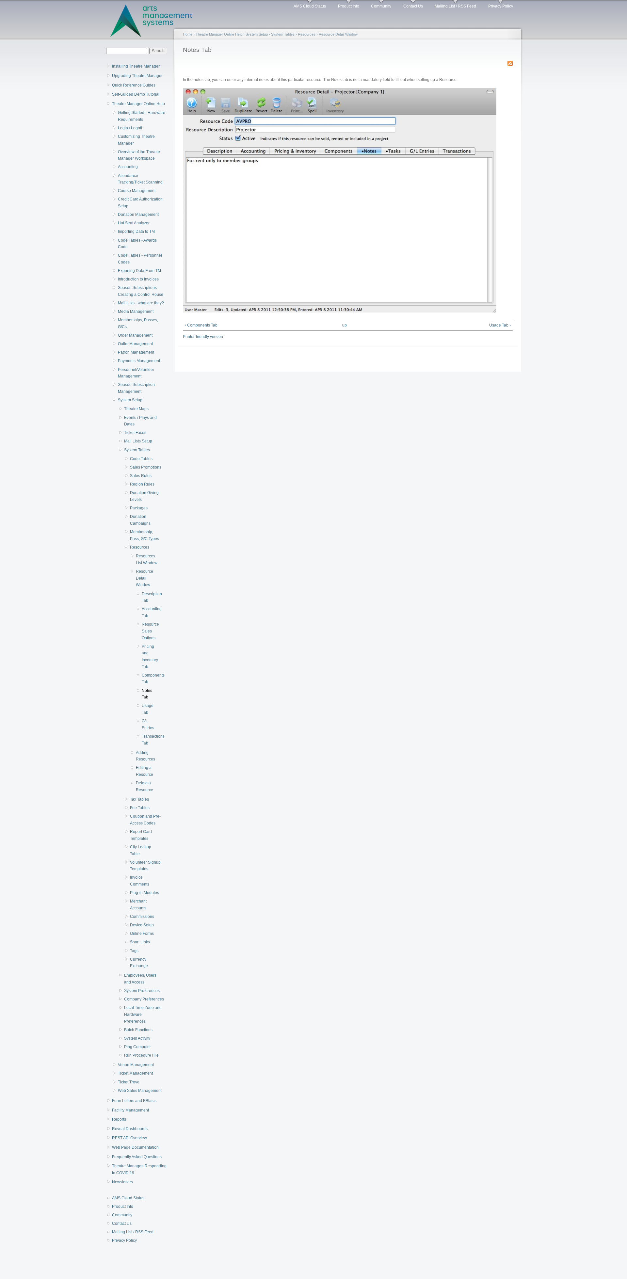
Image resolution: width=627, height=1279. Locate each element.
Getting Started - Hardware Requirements (141, 116)
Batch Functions (138, 1030)
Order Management (135, 335)
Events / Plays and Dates (140, 421)
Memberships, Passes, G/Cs (138, 323)
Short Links (140, 942)
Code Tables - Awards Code (137, 243)
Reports (119, 1119)
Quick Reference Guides (133, 85)
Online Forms (142, 933)
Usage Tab (147, 709)
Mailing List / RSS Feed (455, 6)
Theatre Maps (136, 409)
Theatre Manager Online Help (138, 104)
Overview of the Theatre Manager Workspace (139, 155)
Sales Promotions (145, 467)
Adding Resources (145, 756)
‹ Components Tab (201, 325)
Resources (139, 547)
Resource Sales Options (150, 631)
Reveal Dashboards (130, 1129)
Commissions (142, 916)
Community (381, 6)
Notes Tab (147, 694)
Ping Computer (137, 1047)
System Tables (137, 450)
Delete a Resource (144, 786)
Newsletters (122, 1182)
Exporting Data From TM (139, 270)
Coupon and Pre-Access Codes (145, 819)
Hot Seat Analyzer (134, 223)
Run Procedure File (141, 1055)
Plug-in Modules (144, 892)
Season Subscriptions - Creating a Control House (140, 291)
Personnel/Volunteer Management (136, 373)
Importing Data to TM (136, 231)
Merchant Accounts (138, 904)
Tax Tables (139, 799)
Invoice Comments (139, 881)
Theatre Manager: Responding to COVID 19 (139, 1169)
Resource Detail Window (144, 578)
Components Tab (150, 678)
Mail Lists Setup (138, 441)
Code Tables (141, 458)
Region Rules (142, 484)
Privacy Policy (500, 6)
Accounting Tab (150, 612)
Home (187, 34)
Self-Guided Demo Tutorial (135, 94)
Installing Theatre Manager (136, 66)
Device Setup (142, 925)
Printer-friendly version (203, 336)
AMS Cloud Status (310, 6)
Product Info (348, 6)
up (344, 325)
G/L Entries (148, 724)
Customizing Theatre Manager (136, 140)
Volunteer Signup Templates (145, 865)
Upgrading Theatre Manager (137, 75)
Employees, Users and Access (140, 978)
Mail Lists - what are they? (141, 303)
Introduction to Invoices (138, 279)
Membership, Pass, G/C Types (144, 535)
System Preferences (142, 990)
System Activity (137, 1038)
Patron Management (136, 352)
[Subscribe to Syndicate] (510, 62)
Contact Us (413, 6)
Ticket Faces (135, 432)
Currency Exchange (139, 962)
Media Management (135, 311)
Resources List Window (146, 559)
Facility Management (130, 1110)
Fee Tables (140, 808)
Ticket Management (135, 1073)
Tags (134, 951)
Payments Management (139, 361)
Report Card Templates (141, 835)
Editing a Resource (144, 771)
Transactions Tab (150, 739)
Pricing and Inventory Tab (150, 656)
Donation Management (138, 214)
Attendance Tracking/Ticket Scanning (140, 179)
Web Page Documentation (135, 1147)
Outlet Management (135, 344)
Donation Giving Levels (144, 496)
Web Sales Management (140, 1090)
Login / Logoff (130, 128)
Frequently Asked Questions (137, 1157)
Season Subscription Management (136, 388)
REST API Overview (129, 1138)
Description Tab (150, 597)
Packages (139, 508)
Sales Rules (141, 475)
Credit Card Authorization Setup (140, 202)
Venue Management (136, 1065)
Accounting (128, 167)
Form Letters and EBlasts (134, 1100)
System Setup (130, 400)
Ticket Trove (128, 1082)
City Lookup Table (140, 850)
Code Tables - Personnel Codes (140, 258)
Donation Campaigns (140, 520)
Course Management (136, 190)
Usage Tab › (500, 325)
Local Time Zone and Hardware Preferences (143, 1014)
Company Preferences (144, 999)
